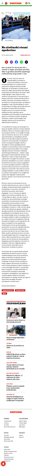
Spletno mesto (8, 453)
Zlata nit (21, 437)
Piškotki (6, 455)
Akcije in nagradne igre (10, 451)
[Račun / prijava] (26, 3)
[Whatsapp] (21, 62)
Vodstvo (6, 423)
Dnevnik (6, 435)
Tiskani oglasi (23, 423)
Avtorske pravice (9, 457)
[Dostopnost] (6, 3)
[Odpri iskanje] (29, 3)
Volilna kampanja (8, 459)
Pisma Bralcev (8, 290)
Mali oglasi (22, 427)
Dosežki (6, 425)
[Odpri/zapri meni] (4, 3)
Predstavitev (8, 421)
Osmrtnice (22, 425)
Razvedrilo (7, 439)
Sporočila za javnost (9, 427)
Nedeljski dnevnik (9, 437)
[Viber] (11, 62)
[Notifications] (3, 463)
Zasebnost (7, 461)
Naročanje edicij (8, 441)
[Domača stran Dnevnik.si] (15, 3)
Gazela (21, 435)
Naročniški (7, 449)
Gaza (4, 293)
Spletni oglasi (23, 421)
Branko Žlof (20, 290)
